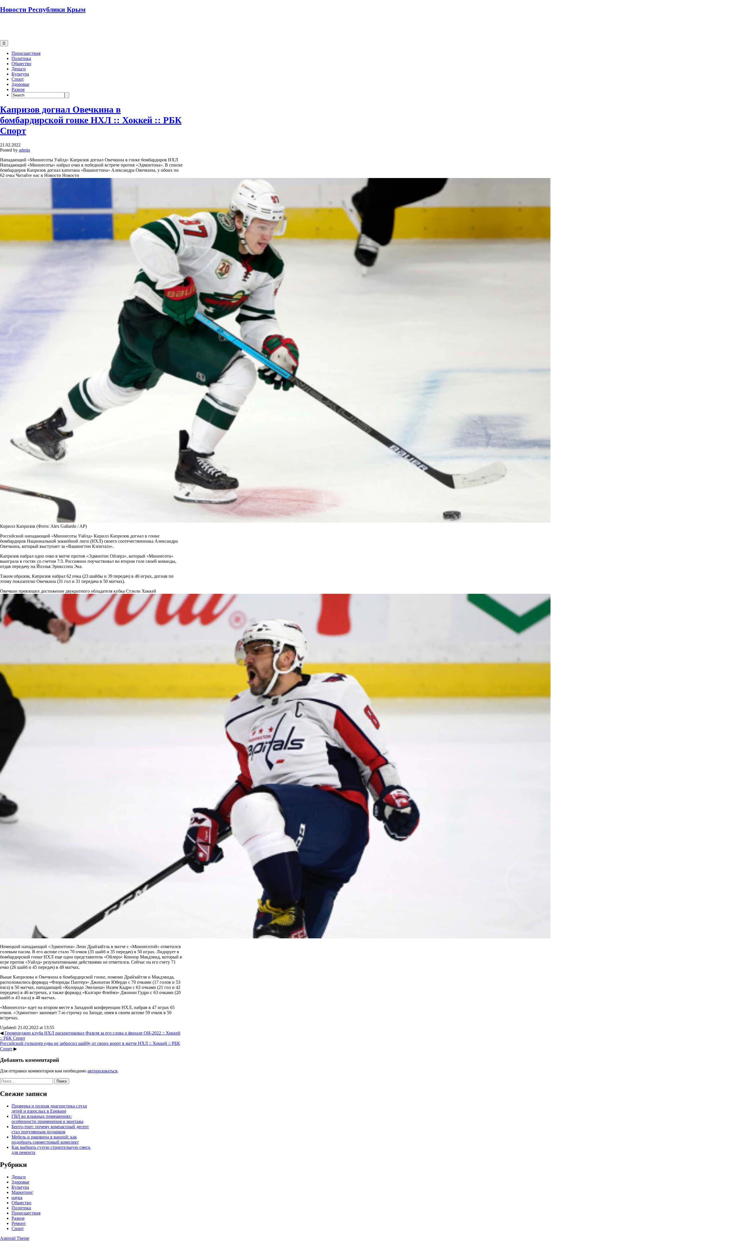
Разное (18, 89)
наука (16, 1197)
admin (24, 150)
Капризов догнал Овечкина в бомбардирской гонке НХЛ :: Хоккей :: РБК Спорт (90, 120)
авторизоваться (102, 1070)
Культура (20, 73)
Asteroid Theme (14, 1238)
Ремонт (18, 1223)
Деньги (18, 68)
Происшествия (25, 53)
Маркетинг (22, 1192)
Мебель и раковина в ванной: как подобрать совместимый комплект (45, 1139)
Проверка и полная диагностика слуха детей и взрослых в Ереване (49, 1108)
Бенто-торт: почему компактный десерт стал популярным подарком (50, 1129)
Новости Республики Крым (42, 9)
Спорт (17, 79)
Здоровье (20, 84)
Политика (21, 58)
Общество (21, 63)
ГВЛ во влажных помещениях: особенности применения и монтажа (47, 1119)
